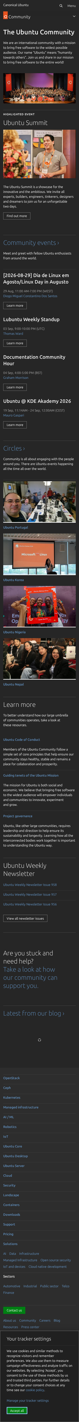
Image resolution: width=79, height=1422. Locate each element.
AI (4, 1253)
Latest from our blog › (33, 1013)
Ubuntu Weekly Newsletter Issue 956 (30, 904)
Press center (30, 1327)
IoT (5, 1136)
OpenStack (11, 1078)
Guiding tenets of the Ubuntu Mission (31, 775)
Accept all (17, 1410)
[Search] (61, 5)
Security (9, 1185)
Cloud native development (48, 1266)
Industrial (30, 1286)
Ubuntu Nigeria (14, 632)
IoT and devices (14, 1266)
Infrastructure (29, 1253)
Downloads (11, 1214)
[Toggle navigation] (74, 16)
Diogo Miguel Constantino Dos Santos (30, 296)
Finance (8, 1292)
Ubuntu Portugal (15, 527)
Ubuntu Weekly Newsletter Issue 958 (30, 884)
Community (27, 1320)
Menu (71, 6)
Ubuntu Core (12, 1146)
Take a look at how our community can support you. (30, 977)
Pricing (8, 1234)
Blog (57, 1320)
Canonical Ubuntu (16, 5)
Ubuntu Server (14, 1166)
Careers (44, 1320)
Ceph (7, 1088)
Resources (10, 1327)
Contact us (14, 1310)
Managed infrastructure (20, 1107)
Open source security (56, 1260)
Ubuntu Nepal (13, 684)
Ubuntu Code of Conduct (21, 739)
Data (12, 1253)
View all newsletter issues (25, 918)
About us (9, 1320)
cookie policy (35, 1390)
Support (9, 1224)
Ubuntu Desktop (15, 1156)
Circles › (14, 448)
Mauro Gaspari (13, 415)
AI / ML (8, 1117)
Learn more (15, 305)
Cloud (7, 1175)
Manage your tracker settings (28, 1400)
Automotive (11, 1286)
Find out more (17, 216)
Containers (11, 1205)
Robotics (9, 1127)
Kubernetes (11, 1097)
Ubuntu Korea (13, 580)
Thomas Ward (13, 333)
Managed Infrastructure (20, 1260)
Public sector (49, 1286)
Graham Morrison (15, 377)
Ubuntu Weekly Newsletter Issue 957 (30, 894)
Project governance (17, 816)
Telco (65, 1286)
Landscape (11, 1195)
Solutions (10, 1244)
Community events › (31, 242)
